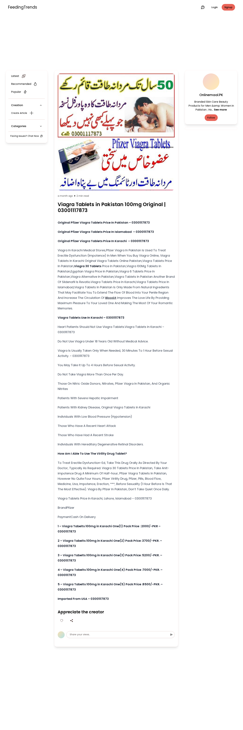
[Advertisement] (121, 41)
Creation (17, 105)
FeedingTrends (22, 7)
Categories (18, 126)
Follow (211, 117)
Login (214, 7)
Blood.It (110, 298)
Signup (228, 7)
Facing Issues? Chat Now (24, 136)
